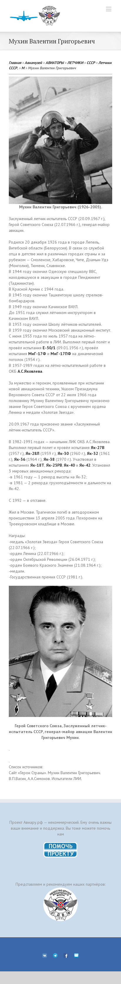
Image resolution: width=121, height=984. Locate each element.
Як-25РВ (54, 465)
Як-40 (69, 465)
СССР (91, 62)
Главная (15, 62)
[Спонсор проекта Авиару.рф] (60, 904)
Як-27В (97, 447)
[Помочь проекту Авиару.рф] (60, 844)
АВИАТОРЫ (55, 62)
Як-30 (63, 453)
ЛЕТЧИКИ (75, 62)
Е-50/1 (49, 347)
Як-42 (84, 465)
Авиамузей (33, 62)
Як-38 (49, 459)
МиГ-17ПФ (61, 353)
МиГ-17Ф (37, 353)
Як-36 (19, 459)
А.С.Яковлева (30, 371)
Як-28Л (32, 453)
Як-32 (92, 453)
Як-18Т (37, 465)
